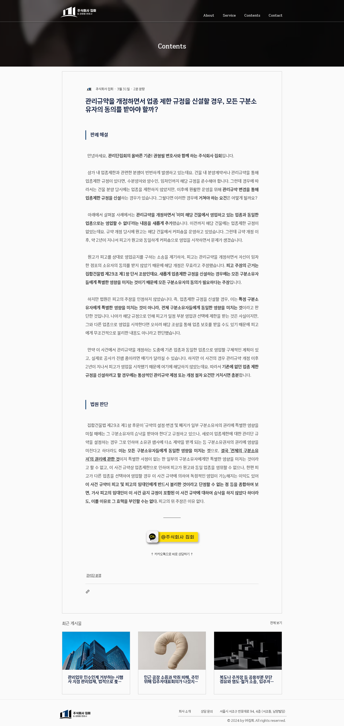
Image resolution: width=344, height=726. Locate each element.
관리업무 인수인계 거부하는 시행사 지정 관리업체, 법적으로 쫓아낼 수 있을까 (95, 679)
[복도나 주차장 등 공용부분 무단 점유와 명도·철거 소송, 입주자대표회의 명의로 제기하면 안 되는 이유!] (248, 651)
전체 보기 (276, 623)
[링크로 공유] (87, 591)
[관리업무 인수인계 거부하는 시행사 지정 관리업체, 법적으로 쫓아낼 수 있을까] (96, 651)
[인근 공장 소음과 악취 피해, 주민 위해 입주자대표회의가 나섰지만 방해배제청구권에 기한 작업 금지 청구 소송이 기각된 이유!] (172, 651)
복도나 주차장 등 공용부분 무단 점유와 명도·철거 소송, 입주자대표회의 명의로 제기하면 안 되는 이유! (247, 679)
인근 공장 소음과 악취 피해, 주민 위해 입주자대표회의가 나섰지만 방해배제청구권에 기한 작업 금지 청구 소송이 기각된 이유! (171, 679)
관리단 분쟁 (93, 575)
